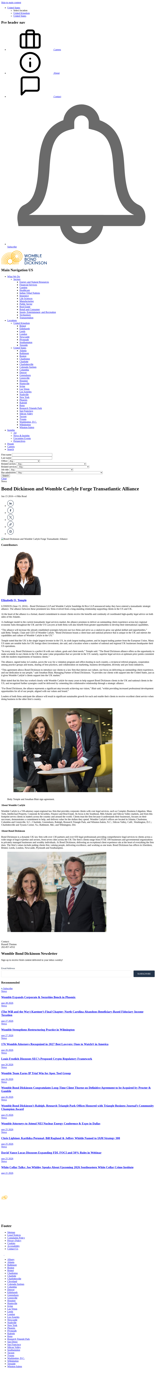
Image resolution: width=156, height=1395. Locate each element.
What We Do (13, 276)
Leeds (22, 331)
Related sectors (8, 464)
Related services (9, 466)
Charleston (25, 359)
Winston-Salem (27, 427)
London (23, 334)
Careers (11, 446)
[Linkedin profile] (2, 1254)
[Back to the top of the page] (24, 1392)
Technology (25, 315)
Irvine (22, 386)
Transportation (26, 317)
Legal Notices (14, 1235)
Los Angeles (26, 391)
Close (4, 478)
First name (6, 454)
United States (13, 7)
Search (10, 449)
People (10, 444)
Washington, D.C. (28, 422)
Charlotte (24, 361)
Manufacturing (27, 301)
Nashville (24, 394)
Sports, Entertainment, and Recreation (38, 312)
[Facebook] (10, 512)
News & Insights (21, 435)
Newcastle (25, 337)
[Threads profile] (5, 1254)
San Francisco (26, 411)
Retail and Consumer (30, 309)
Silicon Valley (26, 413)
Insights (11, 430)
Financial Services (28, 284)
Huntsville (24, 383)
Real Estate (25, 306)
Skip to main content (11, 2)
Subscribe (8, 988)
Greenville (25, 378)
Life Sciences (26, 298)
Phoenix (23, 400)
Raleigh (23, 402)
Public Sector (26, 304)
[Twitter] (10, 519)
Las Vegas (24, 389)
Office (4, 461)
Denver (23, 372)
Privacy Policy (14, 1240)
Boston (23, 356)
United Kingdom (21, 13)
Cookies (11, 1243)
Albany (10, 1259)
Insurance (24, 295)
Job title (5, 469)
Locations (12, 320)
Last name (6, 458)
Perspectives (19, 441)
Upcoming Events (22, 438)
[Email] (10, 526)
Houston (24, 380)
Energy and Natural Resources (34, 282)
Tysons (23, 419)
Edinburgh (25, 328)
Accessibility (13, 1246)
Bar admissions (8, 472)
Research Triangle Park (31, 408)
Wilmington (25, 424)
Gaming (23, 287)
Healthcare (25, 290)
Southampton (26, 342)
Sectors (16, 279)
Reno (22, 405)
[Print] (10, 533)
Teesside (24, 345)
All (14, 433)
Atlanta (23, 350)
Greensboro (25, 375)
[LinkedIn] (10, 505)
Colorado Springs (28, 367)
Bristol (23, 326)
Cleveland (12, 1281)
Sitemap (11, 1232)
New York (24, 397)
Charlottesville (26, 364)
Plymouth (24, 339)
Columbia (24, 369)
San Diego (12, 1341)
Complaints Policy (16, 1238)
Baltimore (24, 353)
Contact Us (12, 1248)
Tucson (23, 416)
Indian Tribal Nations (30, 293)
